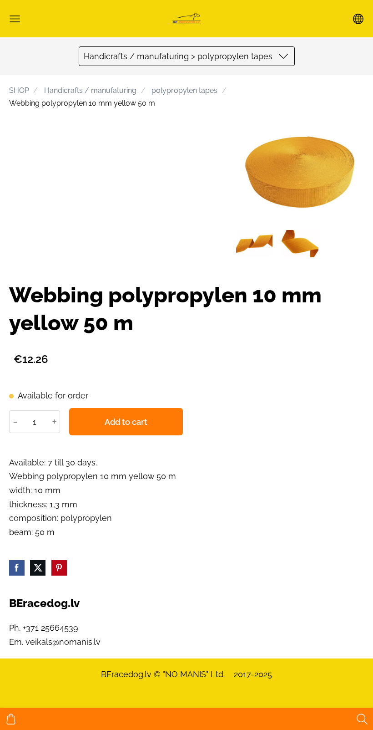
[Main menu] (14, 18)
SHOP (19, 90)
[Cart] (11, 719)
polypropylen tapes (184, 90)
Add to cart (126, 422)
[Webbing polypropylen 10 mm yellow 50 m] (254, 243)
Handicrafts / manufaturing (90, 90)
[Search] (362, 719)
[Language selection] (358, 18)
